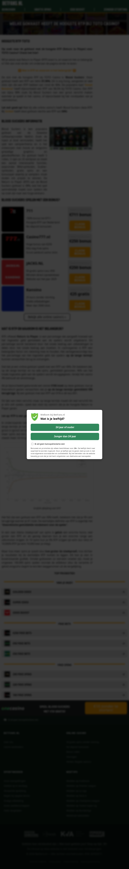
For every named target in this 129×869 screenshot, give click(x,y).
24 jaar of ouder (65, 427)
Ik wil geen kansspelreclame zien (50, 443)
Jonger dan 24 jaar (65, 436)
